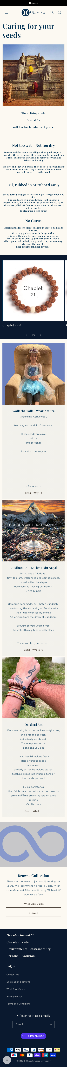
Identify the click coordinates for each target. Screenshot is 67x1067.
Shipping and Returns (18, 982)
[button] (6, 12)
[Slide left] (26, 335)
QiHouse (28, 1061)
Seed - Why (32, 493)
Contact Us (13, 974)
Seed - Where (32, 649)
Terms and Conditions (19, 1003)
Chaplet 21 (10, 325)
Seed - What (32, 811)
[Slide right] (40, 335)
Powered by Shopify (41, 1061)
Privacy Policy (14, 996)
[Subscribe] (50, 1024)
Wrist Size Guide (33, 903)
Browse (33, 913)
